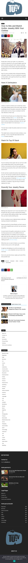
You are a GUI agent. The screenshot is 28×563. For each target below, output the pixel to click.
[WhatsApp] (11, 36)
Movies (3, 406)
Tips (3, 435)
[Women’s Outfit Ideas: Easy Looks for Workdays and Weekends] (4, 315)
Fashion (6, 21)
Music (3, 408)
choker (15, 117)
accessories (7, 260)
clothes (17, 260)
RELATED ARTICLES (6, 304)
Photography (5, 414)
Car (3, 361)
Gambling (4, 384)
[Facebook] (2, 36)
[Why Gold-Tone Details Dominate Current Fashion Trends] (4, 322)
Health (3, 388)
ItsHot (2, 136)
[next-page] (4, 326)
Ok (14, 561)
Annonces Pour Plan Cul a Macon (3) (16, 476)
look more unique (13, 239)
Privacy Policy (5, 341)
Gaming (3, 386)
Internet (4, 394)
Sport (3, 427)
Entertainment (5, 374)
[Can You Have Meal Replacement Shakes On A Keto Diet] (4, 472)
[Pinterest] (8, 36)
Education (4, 372)
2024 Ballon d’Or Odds (13, 483)
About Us (4, 333)
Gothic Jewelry (8, 262)
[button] (2, 18)
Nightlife (4, 410)
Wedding (4, 445)
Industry (4, 392)
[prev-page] (2, 326)
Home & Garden (5, 390)
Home (2, 21)
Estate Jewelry (4, 250)
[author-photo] (14, 291)
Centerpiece (12, 260)
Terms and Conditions (7, 345)
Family (3, 376)
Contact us (4, 335)
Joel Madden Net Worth (21, 278)
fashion (3, 262)
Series (3, 421)
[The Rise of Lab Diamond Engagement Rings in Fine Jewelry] (4, 309)
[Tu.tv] (14, 8)
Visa (3, 443)
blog (3, 357)
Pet (2, 412)
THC (3, 433)
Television (4, 431)
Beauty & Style (5, 353)
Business (4, 359)
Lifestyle (4, 402)
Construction (5, 369)
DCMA (3, 337)
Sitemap (4, 343)
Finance (3, 380)
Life (3, 400)
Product (3, 416)
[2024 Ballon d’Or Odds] (4, 484)
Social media (5, 425)
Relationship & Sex (6, 419)
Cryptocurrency (5, 371)
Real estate (4, 417)
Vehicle (3, 439)
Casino (3, 363)
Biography (4, 355)
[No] (26, 559)
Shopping (4, 423)
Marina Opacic (5, 32)
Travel (3, 437)
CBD (3, 365)
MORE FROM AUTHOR (16, 304)
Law (3, 398)
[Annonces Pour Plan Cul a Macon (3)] (4, 478)
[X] (5, 36)
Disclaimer (4, 339)
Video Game (4, 441)
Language (4, 396)
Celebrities (4, 367)
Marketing (4, 404)
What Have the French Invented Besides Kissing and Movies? (7, 279)
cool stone (21, 260)
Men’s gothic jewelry (21, 178)
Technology (4, 429)
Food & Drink (5, 382)
